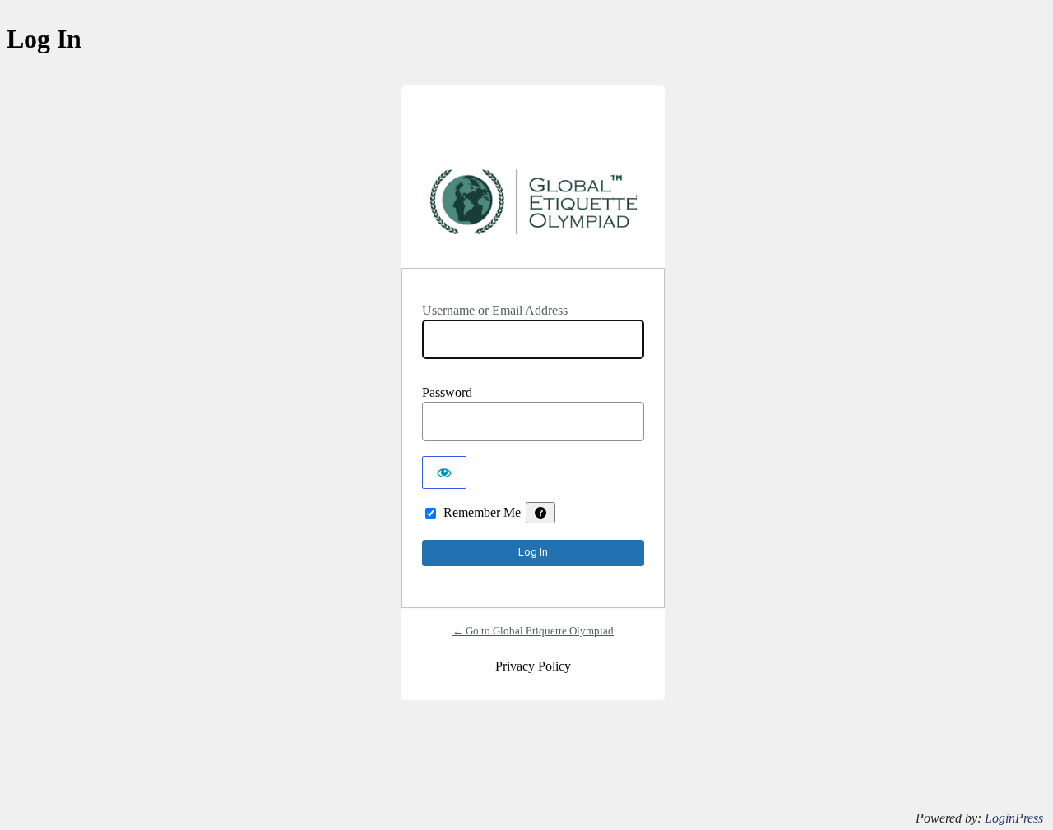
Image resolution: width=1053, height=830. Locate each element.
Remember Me (482, 512)
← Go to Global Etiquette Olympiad (533, 631)
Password (447, 392)
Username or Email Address (495, 310)
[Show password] (444, 472)
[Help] (540, 512)
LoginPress (1014, 818)
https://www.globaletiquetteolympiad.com (533, 208)
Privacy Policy (533, 666)
